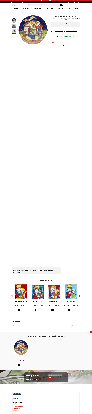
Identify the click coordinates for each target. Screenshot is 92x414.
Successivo (20, 402)
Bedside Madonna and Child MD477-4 (71, 301)
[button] (27, 0)
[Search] (61, 5)
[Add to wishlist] (78, 31)
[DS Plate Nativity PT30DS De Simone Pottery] (33, 29)
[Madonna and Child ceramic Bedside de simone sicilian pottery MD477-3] (54, 291)
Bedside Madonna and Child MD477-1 (21, 301)
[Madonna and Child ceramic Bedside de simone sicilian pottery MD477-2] (38, 291)
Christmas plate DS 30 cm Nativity (21, 357)
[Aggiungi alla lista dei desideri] (21, 310)
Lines (69, 8)
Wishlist (73, 5)
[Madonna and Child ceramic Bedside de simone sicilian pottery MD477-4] (71, 291)
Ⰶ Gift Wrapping (65, 24)
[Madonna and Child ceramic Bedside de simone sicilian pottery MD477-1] (21, 291)
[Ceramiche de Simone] (16, 5)
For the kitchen (50, 8)
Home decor (16, 8)
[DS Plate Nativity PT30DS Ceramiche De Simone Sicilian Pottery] (21, 347)
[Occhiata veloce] (23, 310)
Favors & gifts (26, 8)
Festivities (60, 8)
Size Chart (53, 42)
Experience (77, 8)
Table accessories (38, 8)
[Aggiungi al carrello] (19, 310)
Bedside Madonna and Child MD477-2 (37, 301)
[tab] (16, 8)
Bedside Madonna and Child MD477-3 (54, 301)
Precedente (15, 402)
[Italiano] (78, 2)
